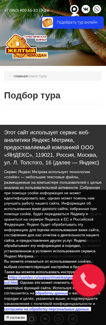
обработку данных (51, 293)
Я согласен (15, 318)
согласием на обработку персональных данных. (47, 309)
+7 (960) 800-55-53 (21, 10)
